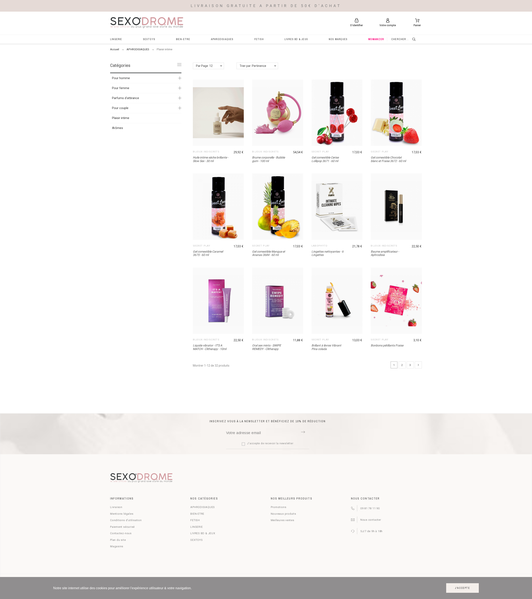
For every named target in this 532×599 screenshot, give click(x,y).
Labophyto (320, 245)
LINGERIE (196, 526)
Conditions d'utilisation (126, 520)
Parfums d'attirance (125, 98)
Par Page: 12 (204, 66)
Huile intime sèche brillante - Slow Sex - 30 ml (210, 159)
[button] (338, 113)
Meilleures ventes (282, 520)
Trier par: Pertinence (253, 66)
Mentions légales (121, 513)
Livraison (116, 507)
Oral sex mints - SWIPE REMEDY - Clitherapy (266, 347)
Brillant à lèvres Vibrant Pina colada (326, 347)
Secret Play (320, 151)
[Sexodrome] (146, 23)
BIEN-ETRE (197, 513)
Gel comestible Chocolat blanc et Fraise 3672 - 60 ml (388, 159)
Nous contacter (370, 519)
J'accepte (462, 588)
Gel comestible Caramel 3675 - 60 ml (208, 253)
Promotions (278, 507)
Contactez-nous (121, 533)
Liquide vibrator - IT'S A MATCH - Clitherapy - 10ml (209, 347)
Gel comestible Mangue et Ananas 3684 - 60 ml (268, 253)
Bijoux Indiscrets (206, 151)
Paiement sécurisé (122, 526)
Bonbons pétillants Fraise (387, 345)
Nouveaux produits (283, 513)
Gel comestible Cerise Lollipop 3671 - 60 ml (325, 159)
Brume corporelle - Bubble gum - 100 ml (268, 159)
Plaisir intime (120, 118)
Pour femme (120, 88)
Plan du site (118, 539)
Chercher (416, 39)
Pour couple (120, 108)
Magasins (116, 546)
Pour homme (121, 78)
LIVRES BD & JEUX (202, 533)
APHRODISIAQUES (202, 507)
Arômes (117, 128)
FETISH (195, 520)
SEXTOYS (196, 539)
